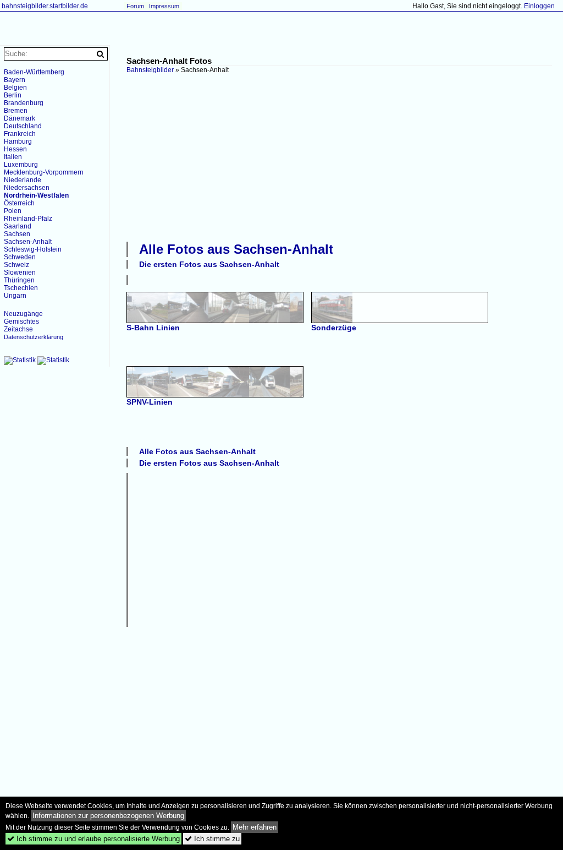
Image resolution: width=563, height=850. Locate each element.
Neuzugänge (23, 314)
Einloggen (539, 6)
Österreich (19, 203)
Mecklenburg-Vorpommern (44, 172)
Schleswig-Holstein (33, 249)
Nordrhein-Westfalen (36, 195)
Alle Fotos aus (236, 249)
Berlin (12, 95)
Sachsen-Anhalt (28, 242)
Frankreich (20, 134)
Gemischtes (21, 321)
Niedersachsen (26, 188)
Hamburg (18, 141)
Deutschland (23, 126)
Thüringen (19, 280)
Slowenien (20, 272)
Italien (13, 157)
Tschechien (21, 288)
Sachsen (17, 234)
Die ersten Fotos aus (209, 264)
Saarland (17, 226)
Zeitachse (18, 329)
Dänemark (19, 118)
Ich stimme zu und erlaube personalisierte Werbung (93, 839)
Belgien (15, 87)
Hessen (15, 149)
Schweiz (16, 265)
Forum (135, 6)
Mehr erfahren (255, 827)
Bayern (14, 80)
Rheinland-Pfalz (28, 218)
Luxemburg (21, 164)
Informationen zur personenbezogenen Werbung (108, 815)
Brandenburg (23, 103)
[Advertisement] (344, 156)
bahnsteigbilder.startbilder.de (45, 6)
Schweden (20, 257)
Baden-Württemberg (34, 72)
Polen (12, 211)
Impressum (164, 6)
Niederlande (22, 180)
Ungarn (15, 295)
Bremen (15, 111)
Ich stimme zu (212, 839)
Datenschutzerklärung (33, 337)
